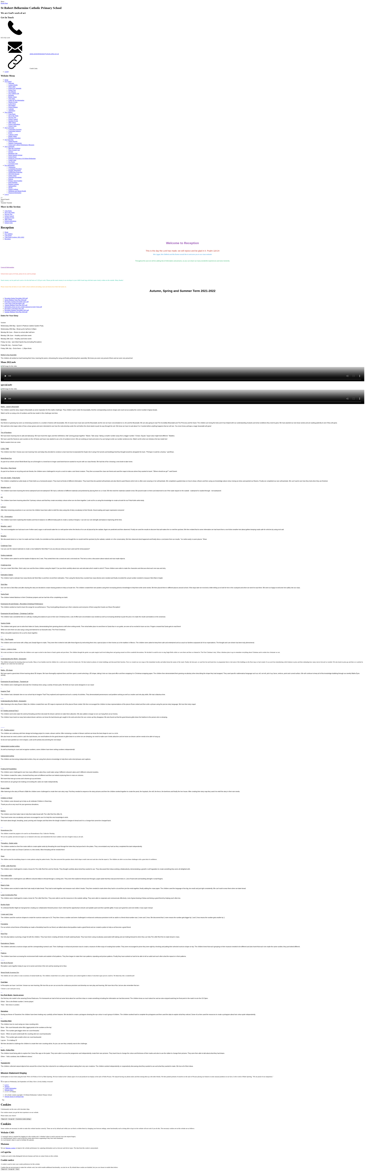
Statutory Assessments (15, 143)
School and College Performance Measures (21, 145)
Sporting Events (13, 121)
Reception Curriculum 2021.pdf (14, 308)
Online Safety (12, 175)
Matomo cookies (10, 1148)
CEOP (7, 72)
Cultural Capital (13, 134)
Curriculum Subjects (14, 131)
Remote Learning (13, 184)
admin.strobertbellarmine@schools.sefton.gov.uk (44, 54)
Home (6, 80)
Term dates (11, 98)
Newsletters (11, 105)
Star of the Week (13, 116)
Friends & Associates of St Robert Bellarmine (22, 158)
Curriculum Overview (15, 129)
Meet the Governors (14, 148)
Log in (7, 194)
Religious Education (14, 138)
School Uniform (13, 189)
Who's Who (11, 86)
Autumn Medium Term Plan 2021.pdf (16, 305)
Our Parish (11, 162)
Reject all (4, 1119)
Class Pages (11, 114)
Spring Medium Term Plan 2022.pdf (15, 300)
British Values (12, 97)
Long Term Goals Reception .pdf (14, 303)
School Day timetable (14, 88)
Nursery (10, 151)
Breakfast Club (12, 153)
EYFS (10, 133)
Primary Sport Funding (15, 181)
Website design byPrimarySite (14, 1096)
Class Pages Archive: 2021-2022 (14, 237)
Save (17, 1169)
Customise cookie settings (23, 1119)
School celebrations (14, 124)
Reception (8, 239)
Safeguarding (12, 186)
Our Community (9, 146)
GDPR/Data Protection (15, 172)
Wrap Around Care (14, 150)
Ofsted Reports (12, 141)
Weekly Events (12, 102)
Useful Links (12, 160)
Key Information (10, 165)
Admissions (11, 167)
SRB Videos (12, 122)
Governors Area (13, 163)
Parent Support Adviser (15, 155)
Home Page (4, 3)
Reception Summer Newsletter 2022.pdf (17, 310)
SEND (10, 187)
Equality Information (14, 170)
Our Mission (12, 92)
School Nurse (12, 157)
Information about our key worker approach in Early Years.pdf (23, 307)
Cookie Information (10, 1088)
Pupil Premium (12, 182)
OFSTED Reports (13, 174)
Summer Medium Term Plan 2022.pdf (16, 312)
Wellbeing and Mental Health (17, 191)
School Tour (12, 90)
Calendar (11, 109)
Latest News (12, 104)
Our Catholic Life (13, 93)
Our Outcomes (9, 139)
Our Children (9, 112)
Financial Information (14, 193)
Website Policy (9, 1090)
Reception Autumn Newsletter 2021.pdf (17, 301)
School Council (13, 119)
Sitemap (7, 1086)
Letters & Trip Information (16, 100)
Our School (8, 81)
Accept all (11, 1119)
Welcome (11, 83)
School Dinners (13, 107)
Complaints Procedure (15, 169)
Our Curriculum (9, 128)
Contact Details (13, 85)
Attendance (11, 110)
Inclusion (11, 95)
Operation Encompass (15, 177)
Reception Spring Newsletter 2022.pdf (16, 298)
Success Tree (12, 117)
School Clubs (12, 126)
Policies (10, 179)
